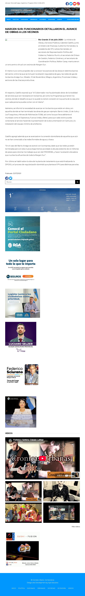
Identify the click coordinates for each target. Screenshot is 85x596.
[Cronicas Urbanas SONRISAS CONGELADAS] (23, 512)
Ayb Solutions (53, 583)
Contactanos (49, 580)
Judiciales (24, 19)
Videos (59, 19)
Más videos (76, 527)
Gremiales (33, 19)
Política (16, 19)
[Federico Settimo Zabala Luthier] (23, 491)
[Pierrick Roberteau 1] (61, 491)
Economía (51, 19)
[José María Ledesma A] (61, 512)
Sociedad (42, 19)
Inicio (9, 19)
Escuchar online (73, 19)
